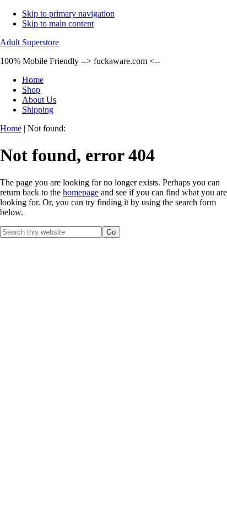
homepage (81, 192)
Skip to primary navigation (68, 13)
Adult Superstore (29, 42)
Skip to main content (58, 23)
